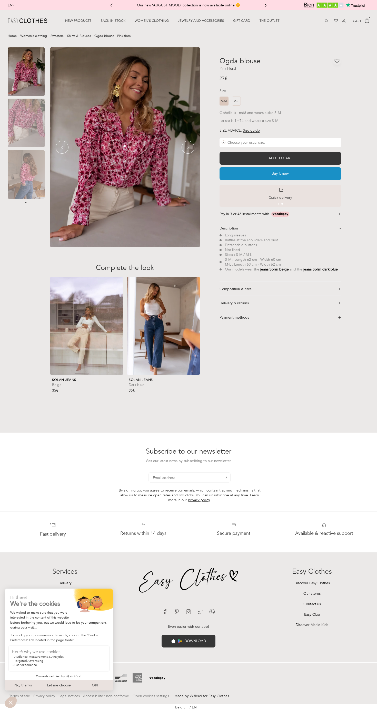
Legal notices (69, 696)
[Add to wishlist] (119, 383)
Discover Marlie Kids (312, 624)
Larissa (225, 120)
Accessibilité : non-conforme (106, 696)
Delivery (65, 583)
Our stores (312, 593)
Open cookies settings (151, 696)
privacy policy (199, 500)
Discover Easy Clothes (312, 583)
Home (13, 36)
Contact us (312, 604)
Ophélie (226, 112)
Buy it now (280, 173)
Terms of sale (19, 696)
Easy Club (312, 614)
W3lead (196, 696)
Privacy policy (44, 696)
